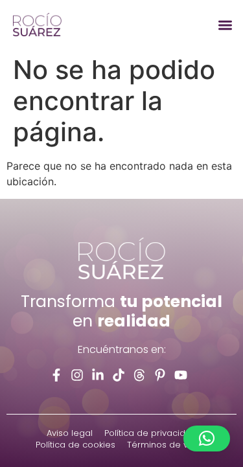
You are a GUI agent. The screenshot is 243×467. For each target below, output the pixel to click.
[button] (225, 25)
